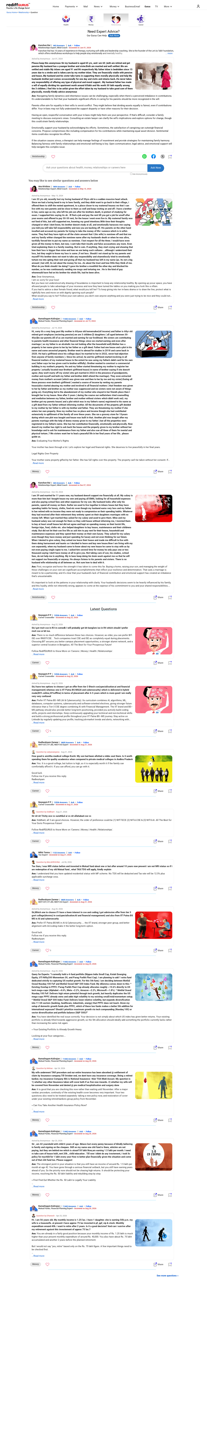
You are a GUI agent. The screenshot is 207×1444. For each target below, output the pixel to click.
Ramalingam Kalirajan (49, 318)
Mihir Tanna (44, 852)
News (97, 6)
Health (65, 25)
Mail (85, 6)
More (166, 6)
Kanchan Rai (44, 45)
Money (113, 6)
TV (156, 6)
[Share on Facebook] (153, 156)
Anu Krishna (44, 186)
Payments (70, 6)
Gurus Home (12, 12)
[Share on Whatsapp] (144, 156)
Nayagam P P (44, 615)
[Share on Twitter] (162, 156)
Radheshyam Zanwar (48, 742)
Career (141, 25)
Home (56, 6)
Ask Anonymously (140, 174)
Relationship (24, 12)
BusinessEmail (132, 6)
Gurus (147, 6)
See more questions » (168, 1275)
